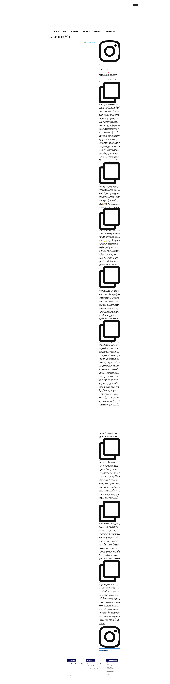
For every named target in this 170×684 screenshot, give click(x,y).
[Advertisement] (85, 19)
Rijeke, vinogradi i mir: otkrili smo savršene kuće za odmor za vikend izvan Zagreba (76, 669)
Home (51, 35)
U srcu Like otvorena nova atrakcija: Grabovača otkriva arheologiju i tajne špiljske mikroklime (94, 664)
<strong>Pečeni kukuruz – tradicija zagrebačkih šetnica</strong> (65, 35)
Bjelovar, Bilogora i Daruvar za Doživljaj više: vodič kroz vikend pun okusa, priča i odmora (76, 664)
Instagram (60, 661)
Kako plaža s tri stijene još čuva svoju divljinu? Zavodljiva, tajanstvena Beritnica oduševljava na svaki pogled (95, 673)
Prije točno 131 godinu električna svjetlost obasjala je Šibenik (95, 669)
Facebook (51, 661)
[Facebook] (47, 662)
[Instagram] (55, 662)
